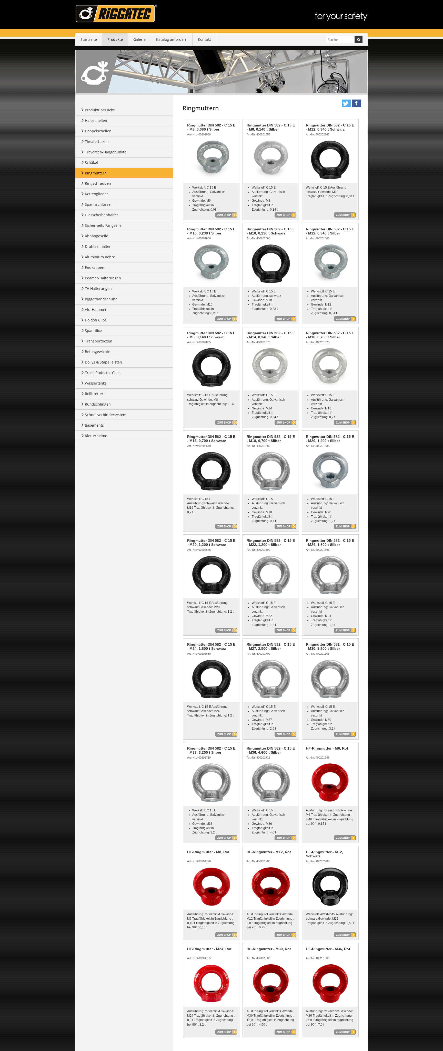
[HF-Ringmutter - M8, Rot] (211, 886)
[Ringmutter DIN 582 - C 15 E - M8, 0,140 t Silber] (271, 160)
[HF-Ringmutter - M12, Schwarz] (330, 886)
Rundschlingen (98, 404)
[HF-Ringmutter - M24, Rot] (211, 983)
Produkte (115, 39)
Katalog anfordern (171, 39)
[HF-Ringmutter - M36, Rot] (330, 983)
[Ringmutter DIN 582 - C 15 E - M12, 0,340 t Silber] (330, 263)
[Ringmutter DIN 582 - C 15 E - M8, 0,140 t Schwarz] (211, 367)
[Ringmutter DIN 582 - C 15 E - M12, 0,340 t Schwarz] (330, 160)
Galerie (139, 39)
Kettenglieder (96, 193)
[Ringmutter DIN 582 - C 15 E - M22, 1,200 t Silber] (271, 575)
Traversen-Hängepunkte (105, 152)
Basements (94, 425)
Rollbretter (94, 393)
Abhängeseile (96, 235)
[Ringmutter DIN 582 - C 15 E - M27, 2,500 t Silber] (271, 679)
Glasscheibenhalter (101, 214)
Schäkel (91, 162)
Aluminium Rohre (100, 256)
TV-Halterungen (98, 288)
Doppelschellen (98, 131)
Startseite (88, 39)
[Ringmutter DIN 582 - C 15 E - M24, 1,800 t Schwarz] (211, 679)
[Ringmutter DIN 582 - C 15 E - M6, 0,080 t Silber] (211, 160)
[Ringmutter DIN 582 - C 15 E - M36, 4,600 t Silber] (271, 782)
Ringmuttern (96, 173)
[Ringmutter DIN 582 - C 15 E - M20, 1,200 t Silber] (330, 471)
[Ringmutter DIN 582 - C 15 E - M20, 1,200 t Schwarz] (211, 575)
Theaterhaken (97, 141)
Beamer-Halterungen (103, 278)
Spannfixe (93, 330)
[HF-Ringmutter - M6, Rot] (330, 782)
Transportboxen (98, 341)
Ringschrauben (98, 183)
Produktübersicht (100, 109)
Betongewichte (97, 351)
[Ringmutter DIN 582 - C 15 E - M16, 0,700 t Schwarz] (211, 471)
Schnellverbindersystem (105, 414)
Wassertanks (96, 383)
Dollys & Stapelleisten (103, 362)
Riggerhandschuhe (101, 299)
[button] (346, 103)
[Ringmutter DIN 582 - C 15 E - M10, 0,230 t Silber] (211, 263)
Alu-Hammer (96, 309)
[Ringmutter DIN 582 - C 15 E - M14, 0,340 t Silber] (271, 367)
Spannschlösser (98, 204)
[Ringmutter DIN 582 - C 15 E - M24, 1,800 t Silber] (330, 575)
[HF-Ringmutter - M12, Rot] (271, 886)
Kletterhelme (96, 435)
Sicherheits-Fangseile (103, 225)
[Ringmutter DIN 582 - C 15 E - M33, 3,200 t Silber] (211, 782)
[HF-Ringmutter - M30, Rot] (271, 983)
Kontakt (204, 39)
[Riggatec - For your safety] (116, 14)
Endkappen (94, 267)
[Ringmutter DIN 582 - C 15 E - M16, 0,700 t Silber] (330, 367)
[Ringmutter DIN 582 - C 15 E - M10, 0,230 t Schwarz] (271, 263)
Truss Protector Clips (102, 372)
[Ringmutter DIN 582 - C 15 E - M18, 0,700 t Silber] (271, 471)
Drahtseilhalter (98, 246)
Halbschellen (96, 120)
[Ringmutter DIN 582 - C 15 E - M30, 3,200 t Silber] (330, 679)
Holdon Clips (96, 320)
